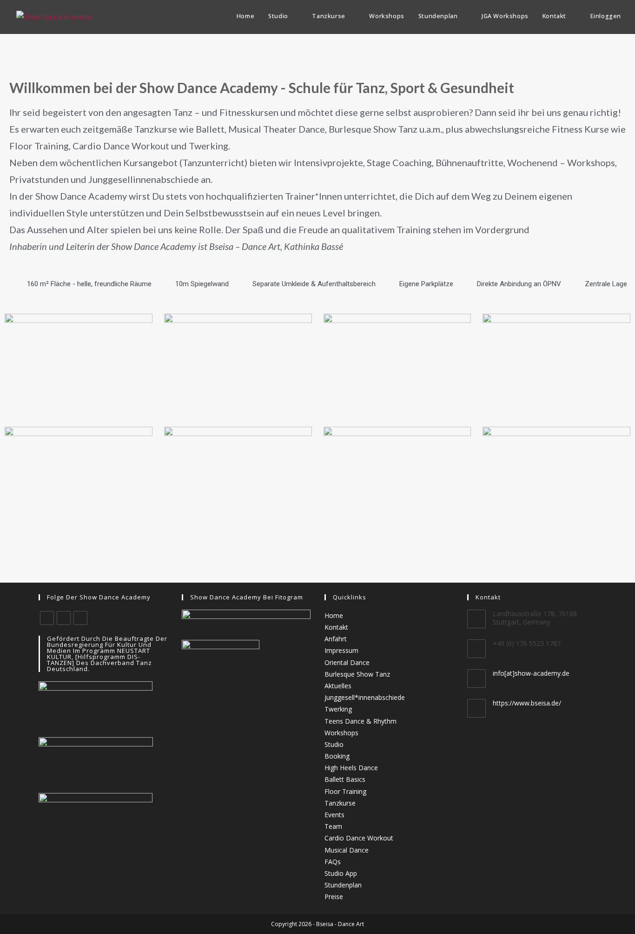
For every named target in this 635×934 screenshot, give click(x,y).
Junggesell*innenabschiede (364, 697)
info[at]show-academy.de (531, 673)
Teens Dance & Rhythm (360, 721)
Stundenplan (343, 884)
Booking (337, 756)
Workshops (341, 732)
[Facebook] (47, 618)
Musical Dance (346, 850)
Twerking (338, 709)
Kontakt (336, 627)
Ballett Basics (344, 779)
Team (333, 826)
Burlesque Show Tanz (357, 674)
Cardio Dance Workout (358, 837)
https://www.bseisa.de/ (527, 703)
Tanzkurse (340, 803)
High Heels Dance (351, 767)
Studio (334, 744)
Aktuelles (337, 685)
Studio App (340, 873)
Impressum (341, 650)
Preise (333, 896)
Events (334, 814)
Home (333, 615)
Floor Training (345, 791)
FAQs (332, 861)
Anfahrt (335, 638)
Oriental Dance (347, 662)
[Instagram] (64, 618)
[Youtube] (80, 618)
